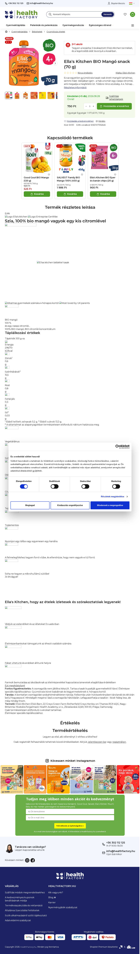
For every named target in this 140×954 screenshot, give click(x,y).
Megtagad (30, 505)
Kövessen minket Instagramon (71, 760)
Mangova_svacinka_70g (18, 213)
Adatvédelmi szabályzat (18, 919)
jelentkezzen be (96, 741)
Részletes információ (75, 87)
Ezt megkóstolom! (15, 685)
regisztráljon (118, 741)
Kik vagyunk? (55, 891)
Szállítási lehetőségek (116, 98)
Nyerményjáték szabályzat (62, 906)
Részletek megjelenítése (112, 496)
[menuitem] (17, 25)
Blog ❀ (51, 896)
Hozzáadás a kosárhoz (116, 106)
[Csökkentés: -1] (86, 106)
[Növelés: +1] (93, 106)
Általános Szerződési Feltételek (22, 909)
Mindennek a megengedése (110, 505)
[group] (31, 63)
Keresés (108, 14)
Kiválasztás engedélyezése (70, 505)
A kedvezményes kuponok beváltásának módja (19, 898)
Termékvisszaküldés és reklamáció (24, 904)
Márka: (125, 73)
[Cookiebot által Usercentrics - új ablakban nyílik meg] (117, 447)
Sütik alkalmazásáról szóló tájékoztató (26, 914)
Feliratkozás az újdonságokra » (69, 825)
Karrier (51, 901)
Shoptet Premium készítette (102, 946)
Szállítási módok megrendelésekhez (25, 891)
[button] (55, 63)
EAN (7, 213)
